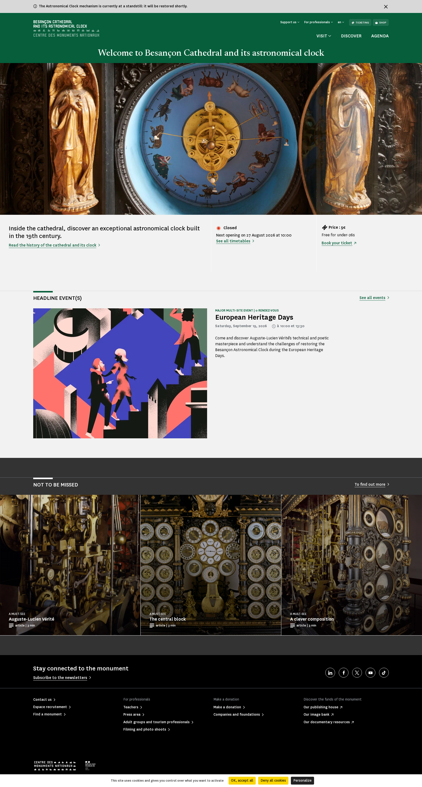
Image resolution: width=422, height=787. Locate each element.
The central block (167, 619)
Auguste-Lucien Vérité (31, 619)
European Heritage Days (254, 317)
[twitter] (357, 673)
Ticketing (362, 22)
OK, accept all (242, 780)
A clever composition (312, 619)
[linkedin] (330, 673)
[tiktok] (384, 673)
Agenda (380, 36)
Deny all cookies (273, 780)
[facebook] (343, 673)
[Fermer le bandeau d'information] (386, 7)
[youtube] (370, 673)
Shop (382, 22)
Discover (351, 36)
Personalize (302, 780)
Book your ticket (337, 243)
